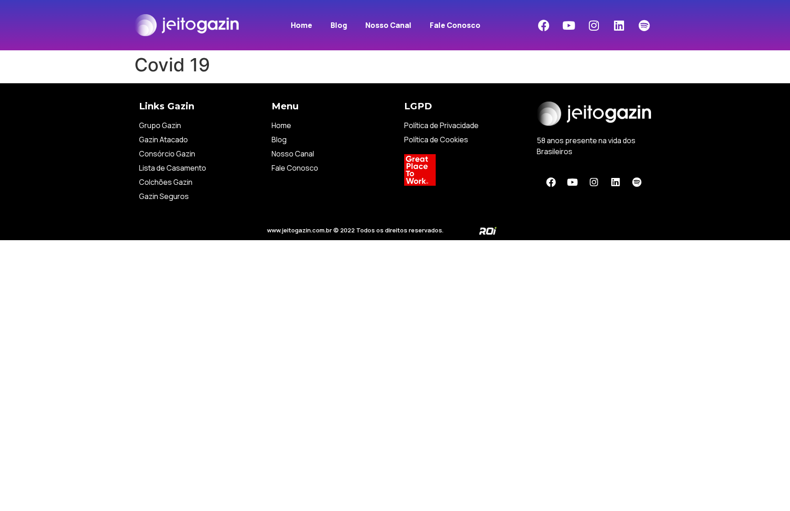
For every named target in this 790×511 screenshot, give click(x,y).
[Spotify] (644, 25)
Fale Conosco (455, 25)
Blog (339, 25)
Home (301, 25)
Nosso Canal (388, 25)
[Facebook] (543, 25)
